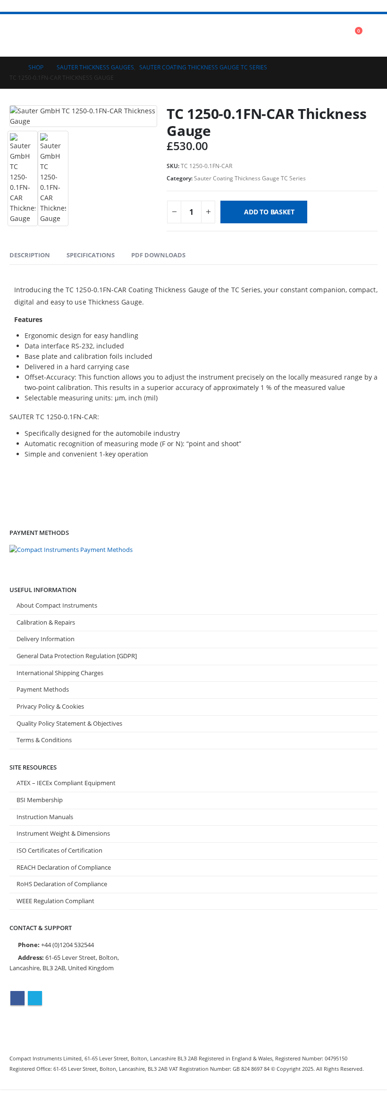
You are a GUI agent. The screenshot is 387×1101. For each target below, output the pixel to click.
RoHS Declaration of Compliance (62, 884)
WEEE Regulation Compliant (55, 901)
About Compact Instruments (57, 605)
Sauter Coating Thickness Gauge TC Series (250, 178)
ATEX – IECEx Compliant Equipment (66, 783)
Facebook (17, 998)
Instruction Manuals (45, 817)
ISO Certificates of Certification (59, 851)
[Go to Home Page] (12, 67)
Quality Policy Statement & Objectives (69, 724)
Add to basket (269, 211)
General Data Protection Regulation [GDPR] (77, 656)
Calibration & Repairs (46, 622)
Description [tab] (29, 255)
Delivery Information (46, 639)
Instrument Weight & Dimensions (63, 834)
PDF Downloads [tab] (158, 255)
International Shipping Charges (60, 673)
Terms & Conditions (44, 740)
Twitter (35, 998)
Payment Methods (43, 690)
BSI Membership (40, 800)
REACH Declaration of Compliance (64, 868)
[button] (17, 35)
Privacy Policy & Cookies (50, 707)
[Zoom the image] (71, 550)
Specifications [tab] (91, 255)
